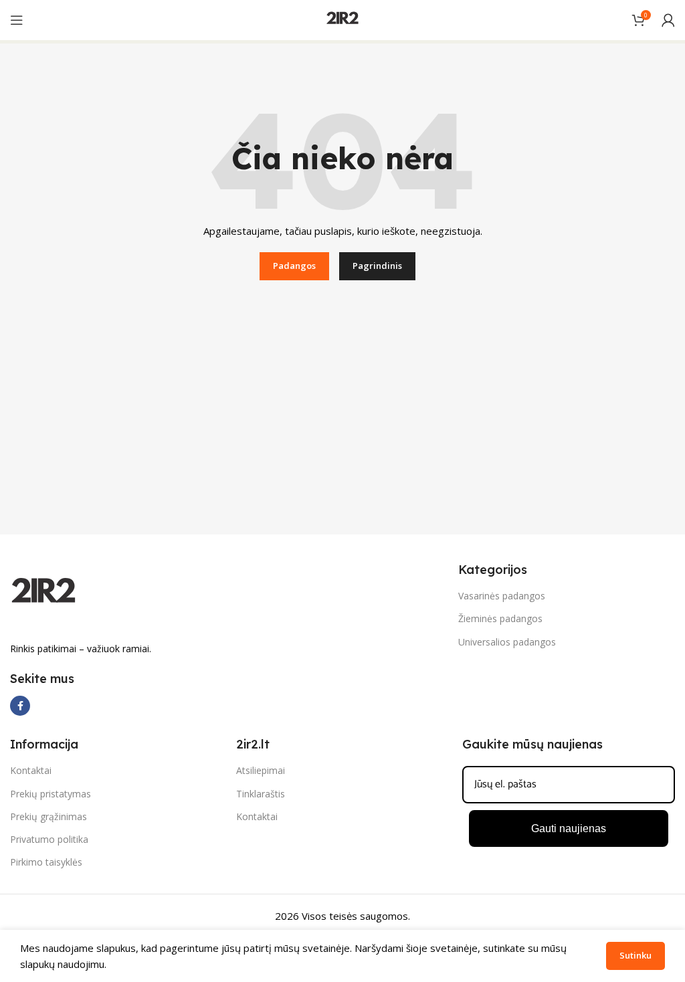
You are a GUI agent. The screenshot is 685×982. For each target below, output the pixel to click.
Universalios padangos (507, 641)
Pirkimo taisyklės (46, 862)
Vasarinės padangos (501, 595)
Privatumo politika (49, 839)
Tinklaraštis (260, 793)
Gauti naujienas (568, 828)
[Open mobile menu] (16, 20)
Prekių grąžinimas (48, 816)
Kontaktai (31, 770)
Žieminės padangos (500, 618)
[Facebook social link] (20, 706)
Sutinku (635, 955)
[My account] (668, 20)
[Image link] (43, 593)
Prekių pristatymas (50, 793)
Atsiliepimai (260, 770)
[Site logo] (342, 18)
